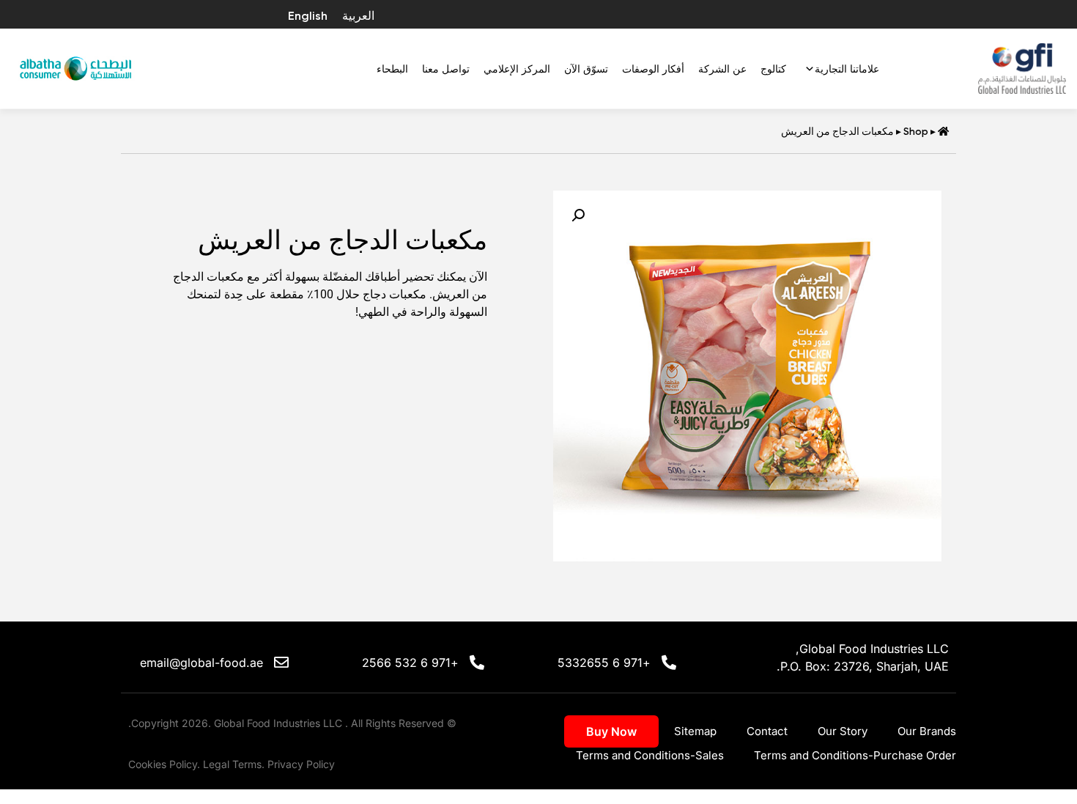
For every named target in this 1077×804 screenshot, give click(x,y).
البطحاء (392, 68)
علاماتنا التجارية (847, 68)
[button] (578, 215)
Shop (915, 131)
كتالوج (773, 68)
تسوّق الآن (586, 68)
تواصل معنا (446, 68)
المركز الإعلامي (517, 68)
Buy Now (611, 731)
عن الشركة (722, 68)
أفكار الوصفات (653, 68)
